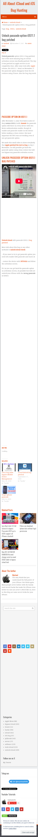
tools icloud (9, 747)
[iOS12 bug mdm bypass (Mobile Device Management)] (9, 467)
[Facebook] (5, 646)
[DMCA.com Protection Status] (9, 817)
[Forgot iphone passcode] (9, 490)
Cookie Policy (12, 828)
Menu (4, 17)
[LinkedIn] (18, 646)
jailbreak (8, 738)
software (8, 744)
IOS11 (12, 29)
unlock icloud (21, 29)
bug (7, 29)
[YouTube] (5, 651)
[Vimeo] (28, 646)
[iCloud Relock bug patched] (25, 467)
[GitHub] (32, 646)
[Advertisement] (19, 96)
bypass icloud (10, 724)
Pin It (4, 53)
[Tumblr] (17, 809)
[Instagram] (14, 646)
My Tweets (7, 762)
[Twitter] (23, 646)
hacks (7, 730)
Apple (33, 66)
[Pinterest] (9, 646)
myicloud (6, 43)
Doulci (7, 727)
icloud (7, 733)
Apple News (9, 721)
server (7, 741)
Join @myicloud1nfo (20, 782)
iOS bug (8, 735)
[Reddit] (9, 651)
